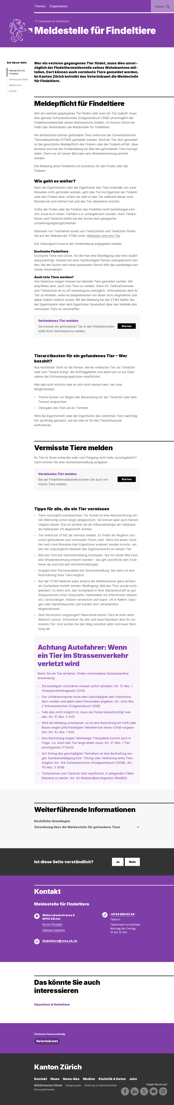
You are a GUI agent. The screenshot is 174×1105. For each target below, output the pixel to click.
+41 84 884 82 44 (122, 914)
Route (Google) (52, 924)
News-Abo (71, 1079)
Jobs (133, 1079)
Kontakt (13, 91)
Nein (132, 862)
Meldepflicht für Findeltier (17, 72)
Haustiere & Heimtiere (53, 21)
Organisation (59, 6)
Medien (89, 1079)
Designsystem (73, 1085)
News (54, 1079)
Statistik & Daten (112, 1079)
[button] (87, 326)
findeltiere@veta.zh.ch (59, 941)
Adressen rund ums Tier (103, 236)
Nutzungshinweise (44, 1089)
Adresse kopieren (53, 930)
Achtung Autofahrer (18, 79)
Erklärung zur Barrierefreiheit (101, 1085)
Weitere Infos (15, 85)
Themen (40, 6)
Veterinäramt (47, 1041)
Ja (117, 862)
